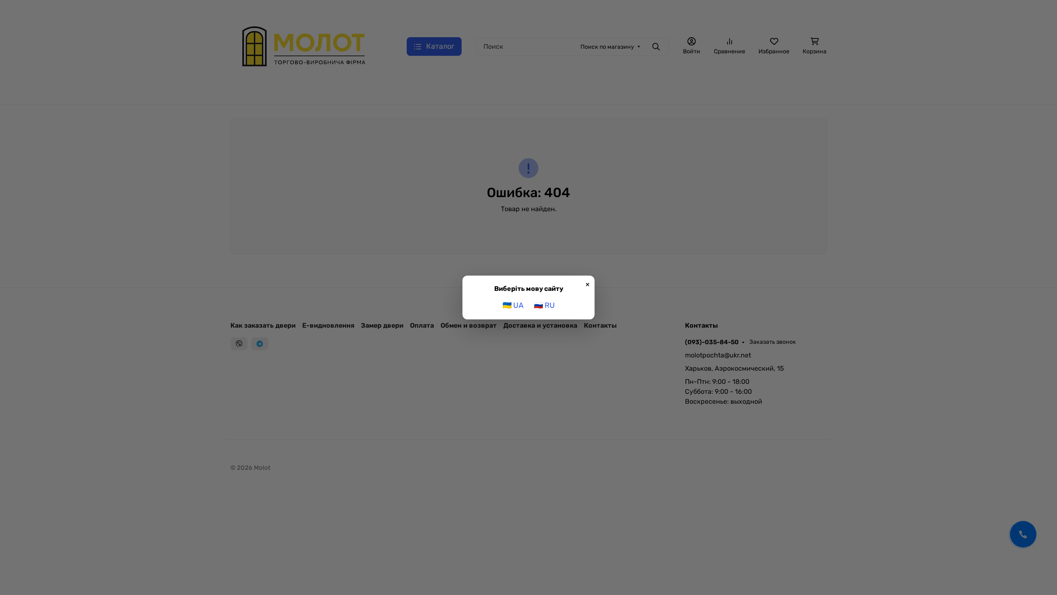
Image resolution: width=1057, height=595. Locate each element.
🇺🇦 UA (513, 305)
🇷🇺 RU (544, 305)
